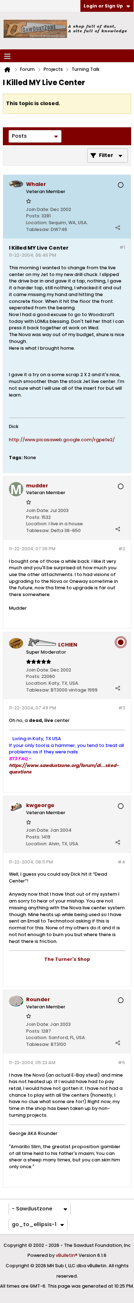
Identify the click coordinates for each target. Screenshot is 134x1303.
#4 (121, 862)
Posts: (33, 216)
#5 (121, 1062)
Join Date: (37, 209)
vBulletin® (67, 1255)
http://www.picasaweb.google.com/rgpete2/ (62, 440)
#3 (121, 708)
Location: (37, 223)
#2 (121, 549)
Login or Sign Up (103, 6)
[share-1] (117, 227)
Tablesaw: (38, 229)
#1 (122, 247)
